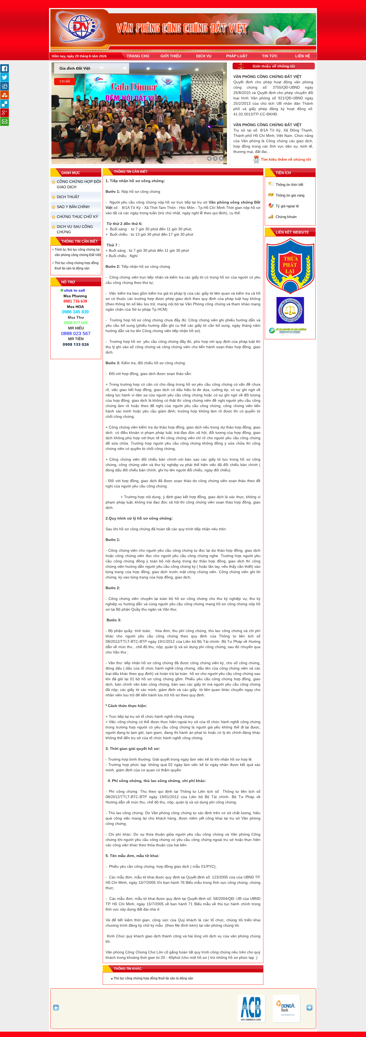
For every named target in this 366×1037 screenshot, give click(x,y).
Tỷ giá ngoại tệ (287, 206)
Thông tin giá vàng (290, 195)
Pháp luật (237, 56)
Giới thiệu (170, 56)
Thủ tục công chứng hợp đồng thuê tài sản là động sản (153, 978)
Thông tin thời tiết (289, 185)
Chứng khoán (286, 217)
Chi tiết (65, 83)
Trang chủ (138, 56)
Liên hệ (302, 56)
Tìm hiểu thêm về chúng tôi (286, 159)
